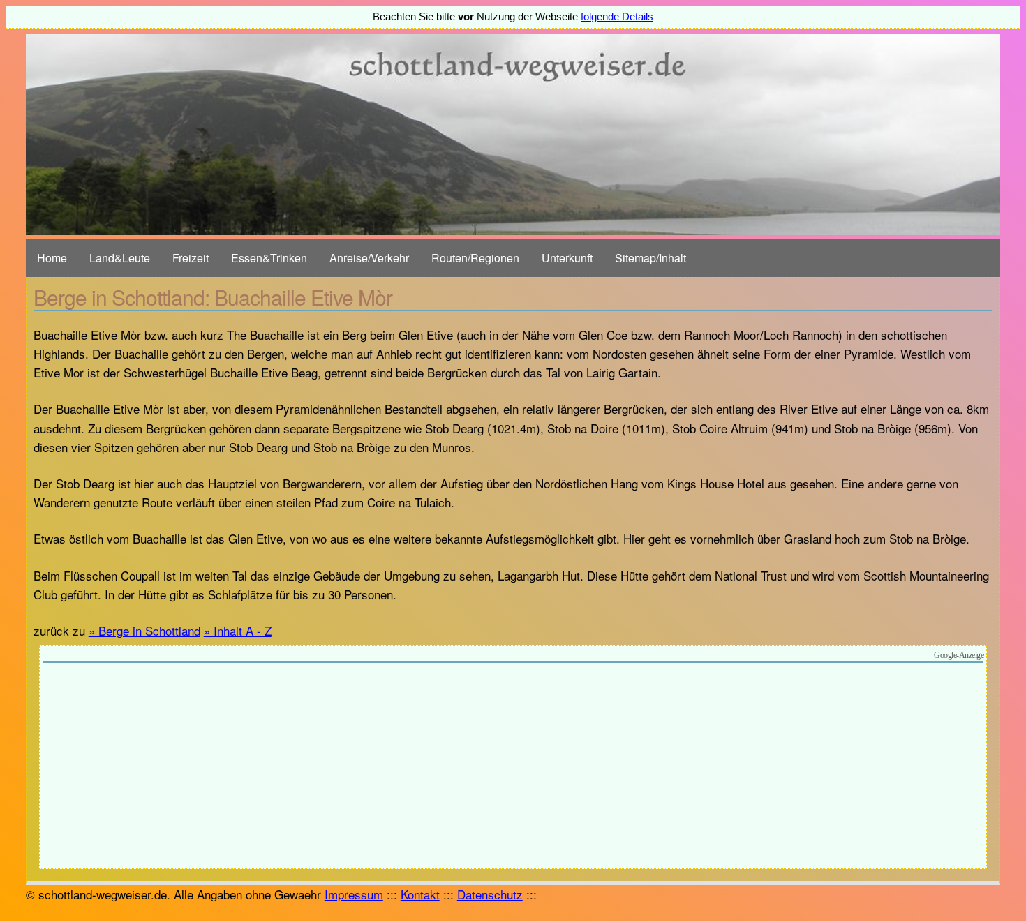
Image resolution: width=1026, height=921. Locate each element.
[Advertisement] (513, 767)
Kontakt (420, 894)
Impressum (354, 894)
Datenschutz (490, 894)
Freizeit (190, 258)
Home (52, 258)
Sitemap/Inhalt (650, 258)
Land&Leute (119, 258)
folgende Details (617, 16)
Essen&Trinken (269, 258)
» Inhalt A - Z (238, 630)
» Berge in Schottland (144, 630)
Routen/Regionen (475, 258)
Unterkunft (567, 258)
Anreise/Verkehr (369, 258)
